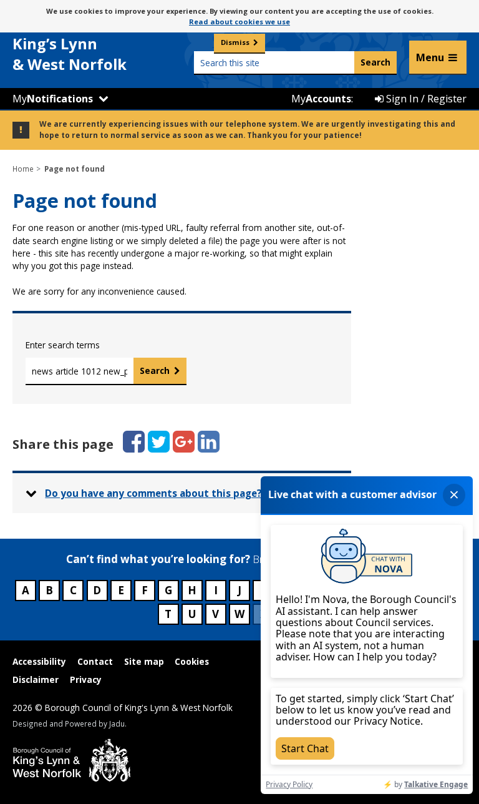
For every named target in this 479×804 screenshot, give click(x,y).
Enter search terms (63, 345)
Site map (144, 661)
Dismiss (235, 42)
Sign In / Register (425, 98)
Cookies (192, 661)
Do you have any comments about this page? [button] (153, 493)
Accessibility (39, 661)
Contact (95, 661)
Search (155, 370)
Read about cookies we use (239, 21)
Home (23, 169)
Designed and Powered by (68, 723)
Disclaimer (35, 679)
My (52, 98)
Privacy (86, 679)
